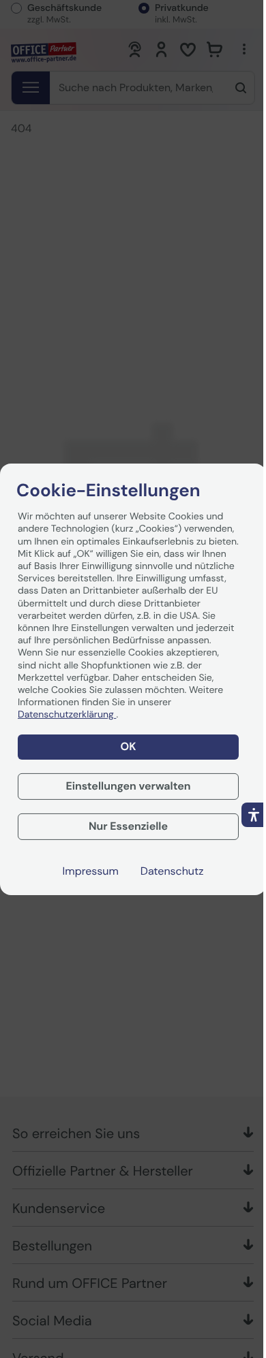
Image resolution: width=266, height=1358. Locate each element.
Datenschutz (172, 871)
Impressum (91, 871)
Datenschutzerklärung (67, 715)
